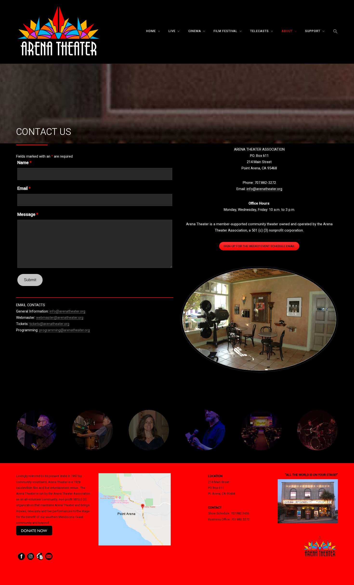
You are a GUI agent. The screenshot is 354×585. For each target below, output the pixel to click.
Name (24, 162)
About (287, 31)
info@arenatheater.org (67, 311)
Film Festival (225, 31)
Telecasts (259, 31)
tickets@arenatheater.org (49, 323)
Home (151, 31)
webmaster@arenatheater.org (59, 317)
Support (312, 31)
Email (24, 188)
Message (27, 214)
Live (172, 31)
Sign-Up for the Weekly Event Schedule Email (259, 246)
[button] (335, 31)
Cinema (194, 31)
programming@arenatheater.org (64, 330)
